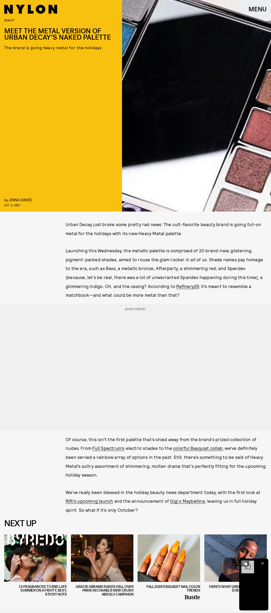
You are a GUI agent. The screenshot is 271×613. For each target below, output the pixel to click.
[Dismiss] (262, 563)
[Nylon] (30, 9)
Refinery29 (187, 286)
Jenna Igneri (20, 200)
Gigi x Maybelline (187, 501)
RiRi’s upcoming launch (89, 501)
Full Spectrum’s (108, 448)
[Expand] (245, 563)
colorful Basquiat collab (198, 448)
